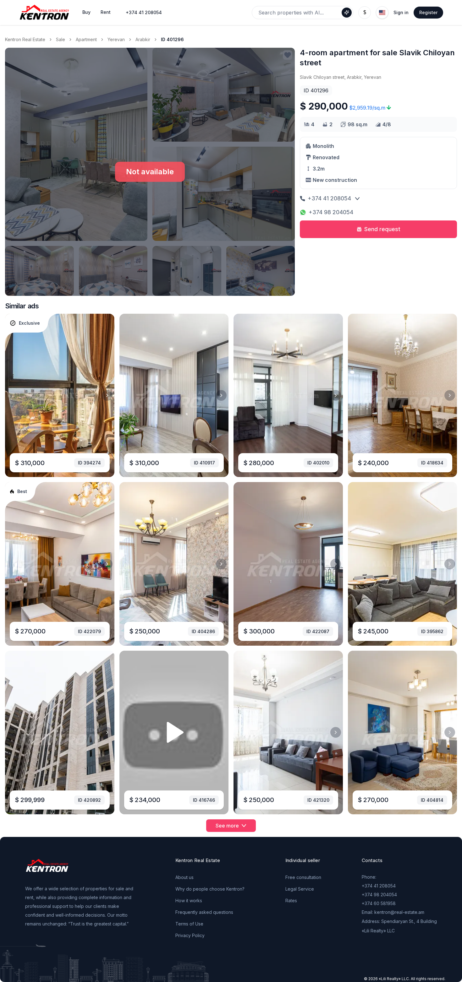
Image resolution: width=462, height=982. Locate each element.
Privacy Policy (190, 935)
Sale (60, 39)
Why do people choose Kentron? (210, 889)
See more (227, 825)
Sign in (401, 12)
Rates (291, 900)
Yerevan (116, 39)
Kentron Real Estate (25, 39)
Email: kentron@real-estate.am (393, 912)
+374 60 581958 (379, 903)
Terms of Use (189, 923)
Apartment (86, 39)
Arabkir (142, 39)
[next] (107, 395)
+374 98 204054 (331, 212)
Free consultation (303, 877)
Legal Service (299, 889)
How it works (188, 900)
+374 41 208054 (144, 12)
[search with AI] (347, 13)
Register (428, 12)
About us (184, 877)
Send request (382, 229)
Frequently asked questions (204, 912)
